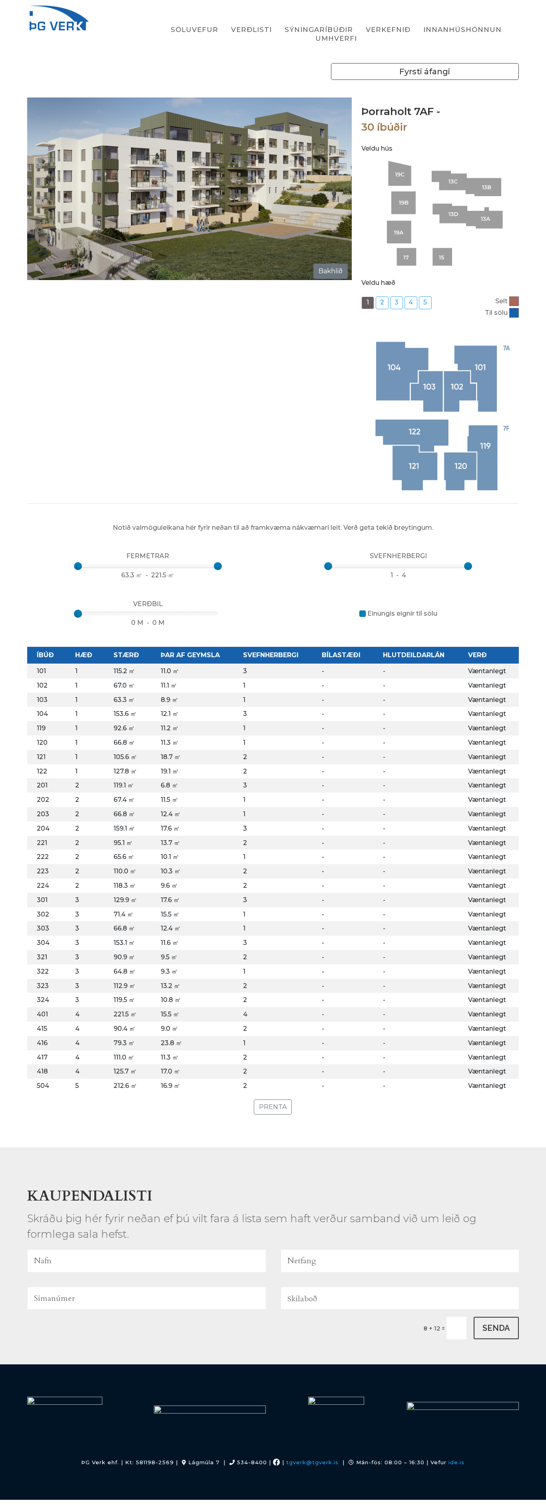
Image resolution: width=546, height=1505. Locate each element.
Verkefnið (388, 29)
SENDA (496, 1328)
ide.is (456, 1462)
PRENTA (273, 1107)
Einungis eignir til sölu (402, 613)
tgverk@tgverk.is (312, 1462)
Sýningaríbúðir (319, 29)
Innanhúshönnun (462, 29)
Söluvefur (194, 29)
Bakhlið (331, 271)
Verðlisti (251, 29)
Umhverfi (336, 38)
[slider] (78, 566)
